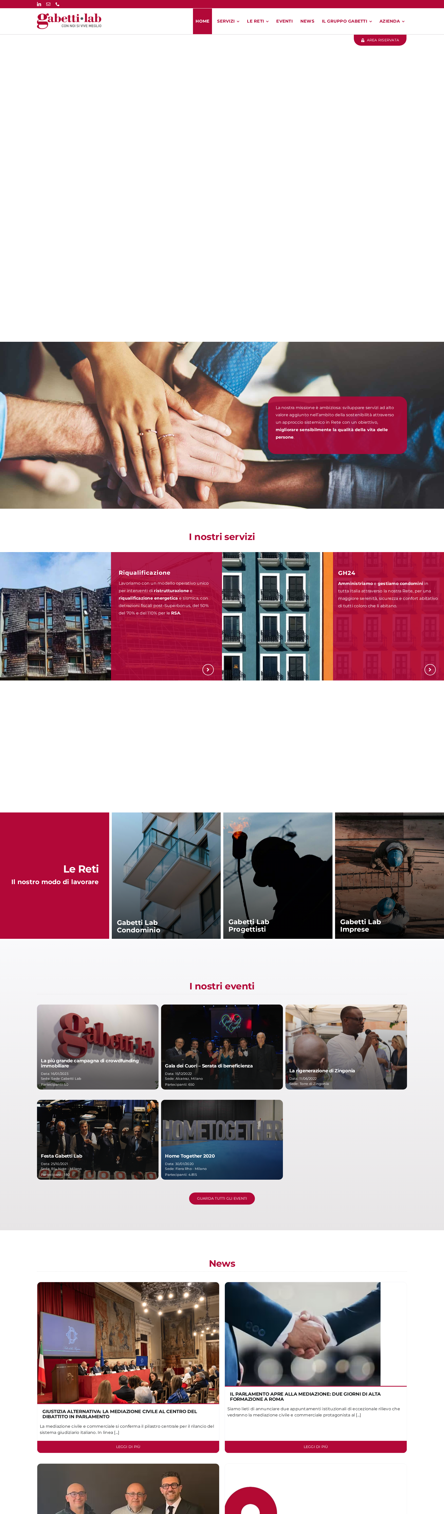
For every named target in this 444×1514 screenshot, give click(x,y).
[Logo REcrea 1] (316, 1465)
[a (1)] (128, 1284)
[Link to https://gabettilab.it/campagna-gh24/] (430, 669)
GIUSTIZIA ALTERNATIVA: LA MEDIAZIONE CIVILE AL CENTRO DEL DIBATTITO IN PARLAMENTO (119, 1414)
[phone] (57, 4)
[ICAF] (303, 1284)
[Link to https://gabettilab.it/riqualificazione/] (208, 669)
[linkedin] (39, 4)
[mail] (48, 4)
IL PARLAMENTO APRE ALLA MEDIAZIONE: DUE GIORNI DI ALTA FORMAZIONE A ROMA (305, 1396)
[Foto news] (128, 1465)
